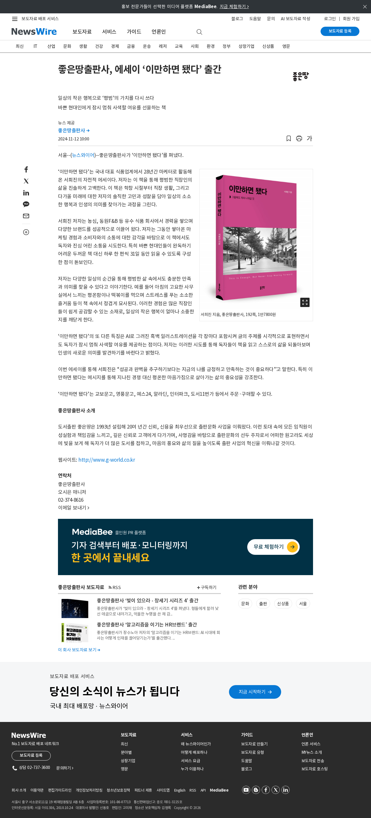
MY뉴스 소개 (311, 752)
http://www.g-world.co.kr (106, 460)
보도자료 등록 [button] (31, 755)
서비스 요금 (190, 760)
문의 (271, 18)
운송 (147, 46)
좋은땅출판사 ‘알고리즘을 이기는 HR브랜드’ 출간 (147, 625)
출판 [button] (263, 603)
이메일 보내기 (73, 508)
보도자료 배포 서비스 (40, 18)
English (180, 790)
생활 (83, 46)
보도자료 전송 (312, 760)
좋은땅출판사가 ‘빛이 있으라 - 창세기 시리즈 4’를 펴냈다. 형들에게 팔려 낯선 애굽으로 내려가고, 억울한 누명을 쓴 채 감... (158, 611)
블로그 (237, 18)
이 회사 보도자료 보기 (79, 650)
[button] (288, 138)
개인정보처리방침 (89, 790)
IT (35, 46)
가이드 (134, 31)
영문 (286, 46)
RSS (116, 587)
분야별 (126, 752)
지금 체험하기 (234, 6)
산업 (51, 46)
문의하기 (64, 768)
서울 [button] (303, 603)
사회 (195, 46)
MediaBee (219, 790)
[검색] (199, 32)
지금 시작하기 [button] (252, 692)
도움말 (255, 18)
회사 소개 (19, 790)
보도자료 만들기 (254, 744)
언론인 (159, 31)
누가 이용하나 (192, 769)
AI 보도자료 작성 (295, 18)
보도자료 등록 (340, 31)
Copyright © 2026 (187, 808)
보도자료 (82, 31)
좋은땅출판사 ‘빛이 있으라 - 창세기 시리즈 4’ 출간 (147, 600)
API (203, 790)
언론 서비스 (311, 744)
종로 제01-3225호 (169, 802)
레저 (163, 46)
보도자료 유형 (252, 752)
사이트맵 (163, 790)
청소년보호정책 (118, 790)
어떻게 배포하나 (194, 752)
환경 (210, 46)
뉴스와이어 (83, 155)
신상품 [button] (283, 603)
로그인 (330, 18)
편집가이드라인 (60, 790)
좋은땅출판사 (73, 130)
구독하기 (209, 587)
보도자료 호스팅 (314, 769)
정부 (226, 46)
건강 (99, 46)
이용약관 (37, 790)
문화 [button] (245, 603)
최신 (19, 46)
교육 (179, 46)
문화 (67, 46)
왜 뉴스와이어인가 (196, 744)
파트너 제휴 (143, 790)
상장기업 (246, 46)
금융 (131, 46)
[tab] (149, 734)
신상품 (268, 46)
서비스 (109, 31)
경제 (115, 46)
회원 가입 (351, 18)
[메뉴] (16, 18)
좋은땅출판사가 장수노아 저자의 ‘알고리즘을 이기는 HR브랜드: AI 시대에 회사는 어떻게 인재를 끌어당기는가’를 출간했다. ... (158, 635)
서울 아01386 (44, 808)
